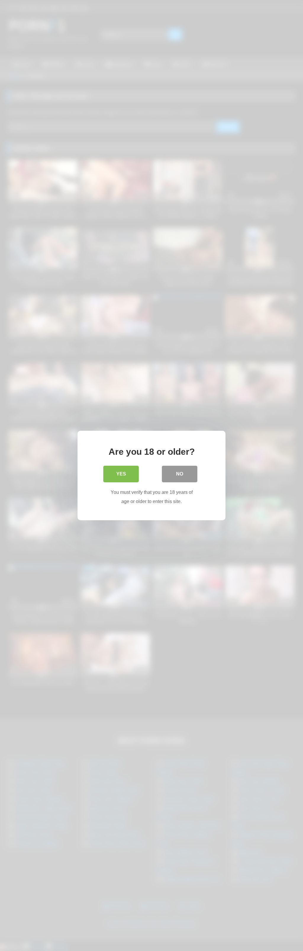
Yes (121, 473)
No (179, 473)
